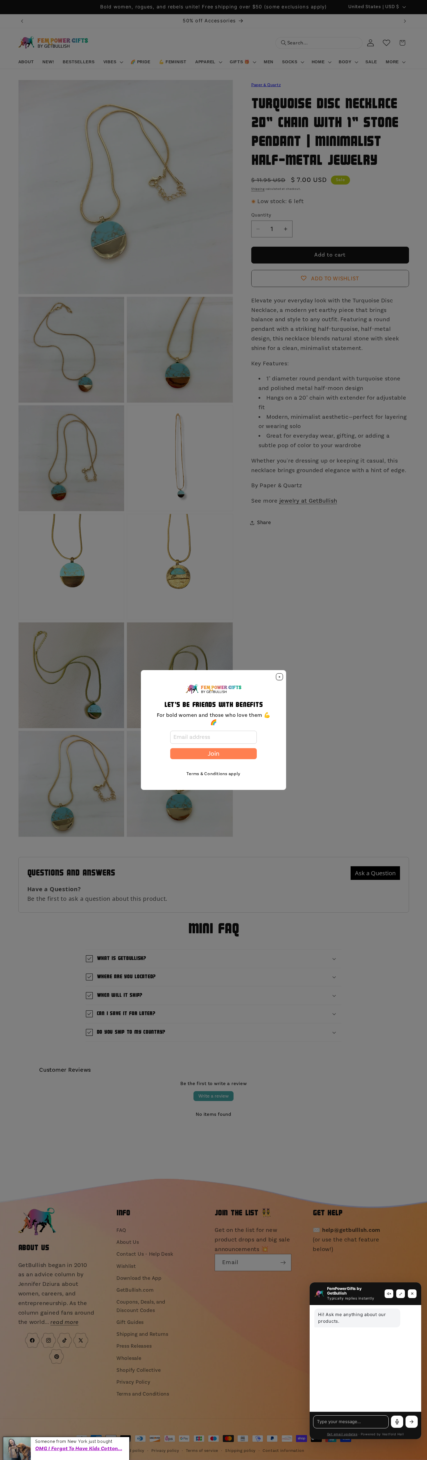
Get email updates (342, 1434)
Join (213, 754)
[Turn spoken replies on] (389, 1293)
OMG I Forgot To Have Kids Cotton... (78, 1448)
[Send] (412, 1422)
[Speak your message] (397, 1422)
